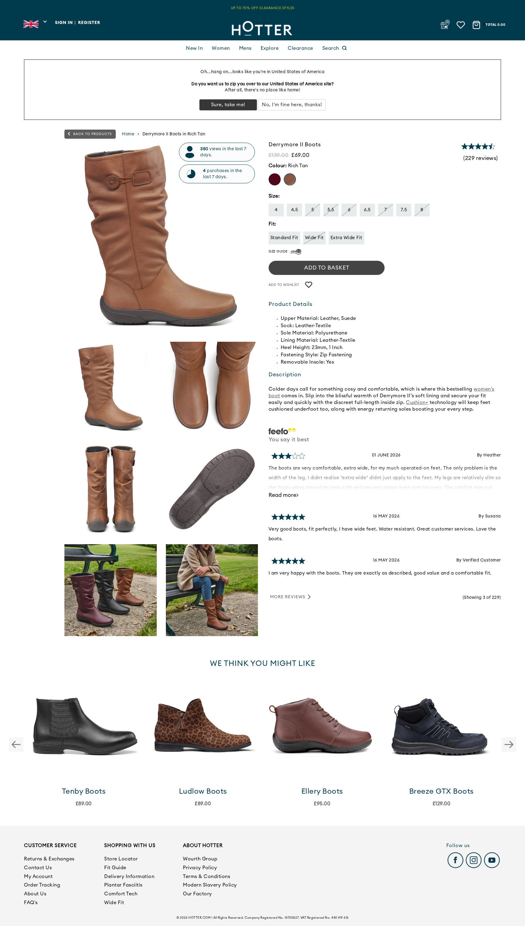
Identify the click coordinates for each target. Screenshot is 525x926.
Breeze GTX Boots (441, 791)
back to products (92, 134)
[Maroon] (275, 179)
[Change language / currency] (34, 26)
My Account (38, 876)
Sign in (64, 23)
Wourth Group (200, 858)
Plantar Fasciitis (123, 885)
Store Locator (121, 858)
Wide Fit (114, 902)
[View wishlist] (461, 23)
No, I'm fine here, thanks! (292, 104)
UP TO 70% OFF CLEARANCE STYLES (262, 8)
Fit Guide (115, 867)
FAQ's (31, 902)
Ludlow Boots (203, 791)
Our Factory (197, 893)
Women (221, 48)
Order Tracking (42, 885)
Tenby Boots (84, 791)
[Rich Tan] (290, 179)
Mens (245, 48)
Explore (270, 48)
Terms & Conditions (206, 876)
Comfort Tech (120, 893)
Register (89, 23)
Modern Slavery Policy (210, 885)
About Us (35, 893)
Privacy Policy (200, 867)
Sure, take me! (228, 104)
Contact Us (38, 867)
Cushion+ (417, 402)
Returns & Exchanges (49, 858)
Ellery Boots (322, 791)
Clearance (300, 48)
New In (194, 48)
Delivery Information (129, 876)
